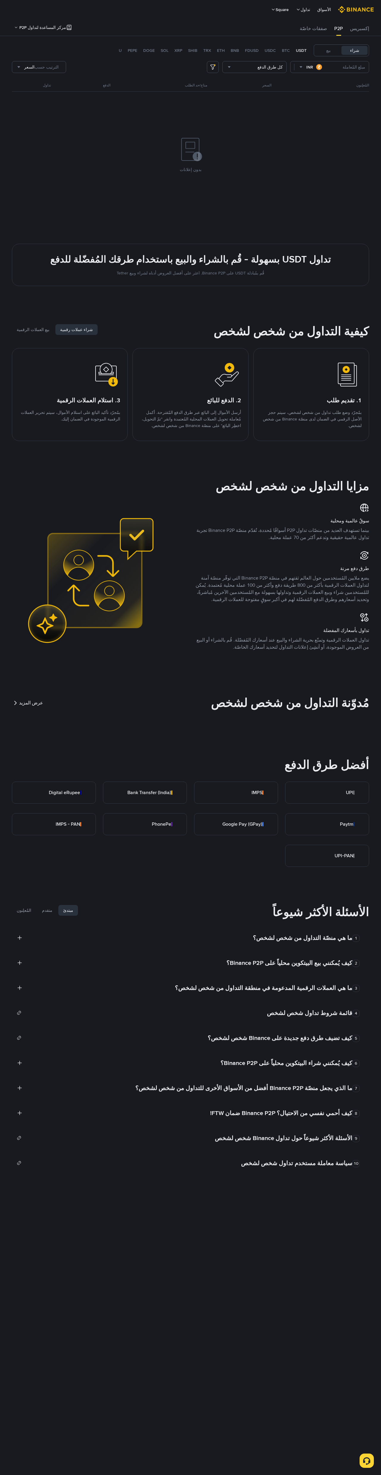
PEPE (132, 50)
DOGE (149, 50)
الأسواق (324, 9)
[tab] (359, 28)
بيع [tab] (328, 50)
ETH (221, 50)
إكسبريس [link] (359, 28)
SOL (164, 50)
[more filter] (213, 67)
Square (282, 9)
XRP (178, 50)
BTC (286, 50)
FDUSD (252, 50)
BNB (235, 50)
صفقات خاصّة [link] (313, 28)
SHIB (192, 50)
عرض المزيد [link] (31, 703)
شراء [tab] (354, 50)
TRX (207, 50)
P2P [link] (338, 28)
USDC (270, 50)
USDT (301, 50)
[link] (327, 793)
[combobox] (311, 67)
